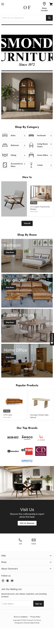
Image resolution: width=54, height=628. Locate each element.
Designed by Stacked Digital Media (27, 623)
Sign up (38, 603)
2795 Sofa (7, 415)
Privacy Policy (35, 617)
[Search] (49, 18)
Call (20, 544)
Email (34, 544)
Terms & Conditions (21, 617)
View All (27, 223)
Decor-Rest (34, 211)
